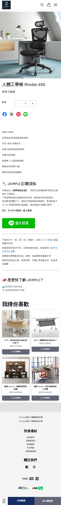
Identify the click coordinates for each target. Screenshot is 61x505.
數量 (4, 102)
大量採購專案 (30, 451)
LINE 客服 (47, 240)
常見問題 (30, 448)
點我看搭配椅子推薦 (15, 290)
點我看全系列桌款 (13, 286)
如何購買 (30, 437)
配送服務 (30, 444)
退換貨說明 (30, 441)
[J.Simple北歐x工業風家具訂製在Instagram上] (34, 468)
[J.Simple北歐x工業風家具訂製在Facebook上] (27, 468)
